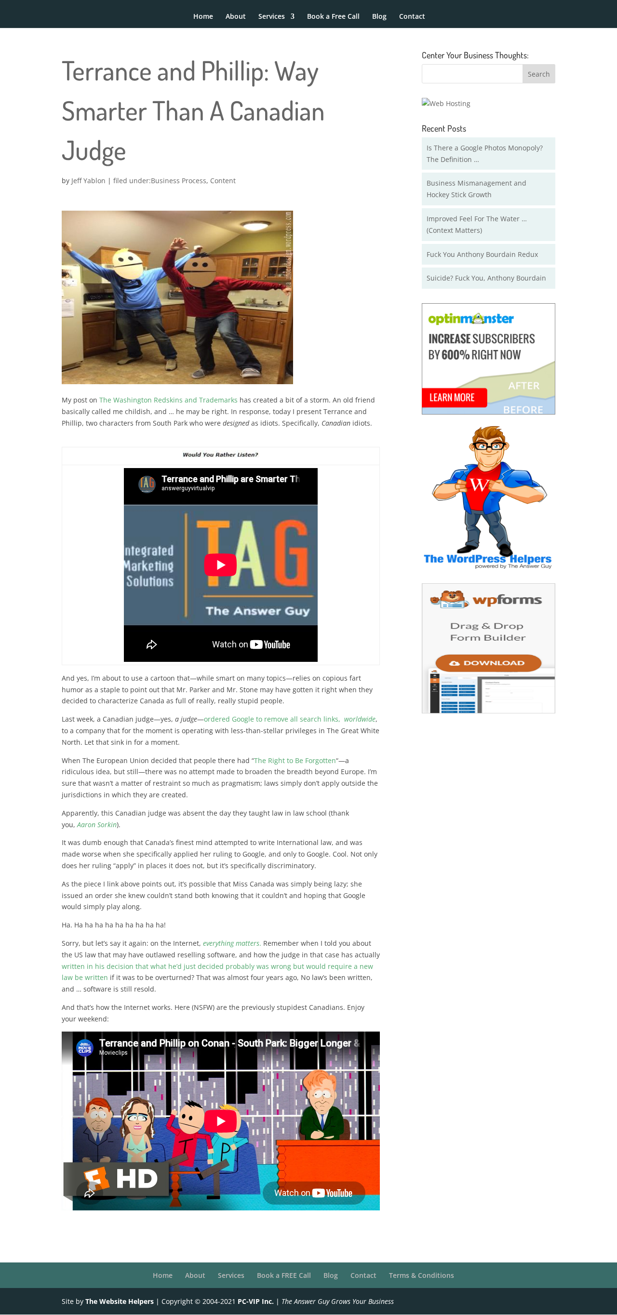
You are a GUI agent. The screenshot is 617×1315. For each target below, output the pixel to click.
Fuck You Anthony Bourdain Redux (482, 254)
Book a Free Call (333, 17)
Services (271, 17)
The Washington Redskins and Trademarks (168, 399)
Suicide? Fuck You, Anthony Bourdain (486, 277)
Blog (379, 17)
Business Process (178, 180)
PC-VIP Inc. (256, 1301)
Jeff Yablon (88, 180)
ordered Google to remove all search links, (290, 719)
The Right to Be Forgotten (295, 760)
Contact (412, 17)
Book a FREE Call (284, 1275)
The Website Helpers (119, 1301)
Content (223, 180)
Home (203, 17)
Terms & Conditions (421, 1275)
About (236, 17)
